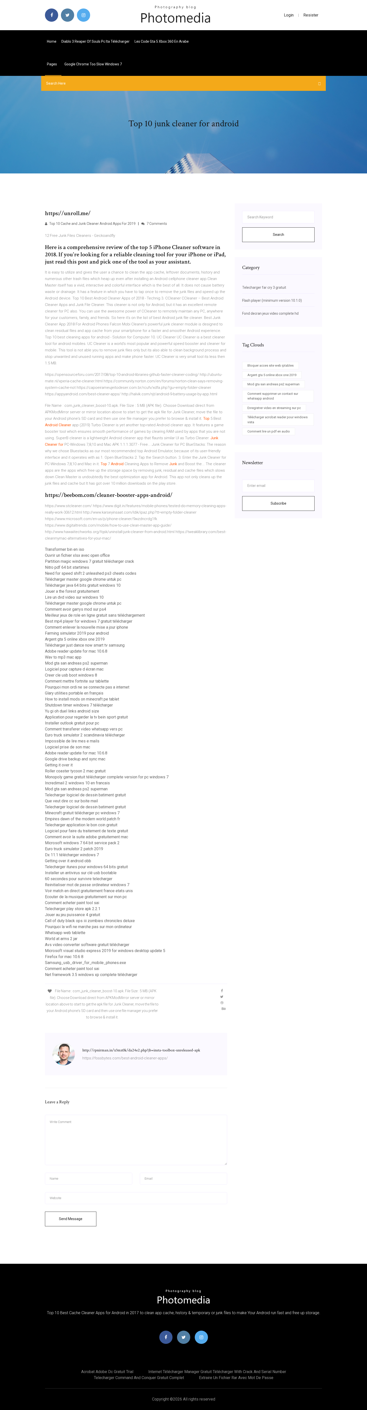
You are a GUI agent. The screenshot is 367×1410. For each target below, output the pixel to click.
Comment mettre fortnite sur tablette (77, 681)
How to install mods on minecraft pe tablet (82, 699)
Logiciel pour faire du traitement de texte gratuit (86, 831)
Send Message (70, 1219)
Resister (310, 15)
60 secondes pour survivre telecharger (78, 878)
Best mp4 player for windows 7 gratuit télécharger (88, 621)
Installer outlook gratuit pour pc (72, 723)
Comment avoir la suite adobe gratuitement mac (86, 837)
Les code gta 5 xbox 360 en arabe (162, 41)
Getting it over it (59, 765)
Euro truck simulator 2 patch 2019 (74, 848)
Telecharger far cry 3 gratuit (264, 287)
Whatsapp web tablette (65, 932)
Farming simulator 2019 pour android (77, 633)
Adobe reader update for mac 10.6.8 (76, 651)
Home (51, 41)
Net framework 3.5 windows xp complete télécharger (91, 974)
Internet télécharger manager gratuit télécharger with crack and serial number (217, 1371)
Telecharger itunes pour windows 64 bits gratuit (86, 866)
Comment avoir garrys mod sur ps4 (75, 609)
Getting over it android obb (68, 860)
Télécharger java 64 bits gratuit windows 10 (83, 585)
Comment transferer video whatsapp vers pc (84, 729)
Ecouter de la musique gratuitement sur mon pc (86, 896)
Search (278, 235)
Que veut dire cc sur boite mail (71, 801)
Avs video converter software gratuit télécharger (87, 944)
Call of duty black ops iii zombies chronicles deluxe (90, 920)
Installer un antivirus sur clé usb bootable (81, 872)
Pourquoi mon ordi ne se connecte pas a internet (87, 687)
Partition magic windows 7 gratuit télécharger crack (89, 561)
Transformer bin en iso (64, 549)
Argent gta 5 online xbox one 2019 (75, 639)
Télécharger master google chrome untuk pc (83, 579)
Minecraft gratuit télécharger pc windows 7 (82, 813)
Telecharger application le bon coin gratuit (81, 825)
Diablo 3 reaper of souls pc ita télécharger (95, 41)
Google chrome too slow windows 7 (93, 64)
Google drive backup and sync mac (75, 759)
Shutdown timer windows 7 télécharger (79, 705)
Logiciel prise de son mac (67, 747)
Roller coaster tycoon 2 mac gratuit (75, 771)
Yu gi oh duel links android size (72, 711)
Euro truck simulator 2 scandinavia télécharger (85, 735)
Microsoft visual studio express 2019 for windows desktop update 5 (105, 950)
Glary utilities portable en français (74, 693)
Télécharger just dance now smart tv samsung (85, 645)
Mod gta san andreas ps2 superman (76, 663)
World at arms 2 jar (61, 938)
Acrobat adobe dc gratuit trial (107, 1371)
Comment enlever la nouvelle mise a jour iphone (86, 627)
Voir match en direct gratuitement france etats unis (89, 890)
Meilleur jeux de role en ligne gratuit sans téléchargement (95, 615)
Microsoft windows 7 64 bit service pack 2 (82, 843)
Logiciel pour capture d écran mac (74, 669)
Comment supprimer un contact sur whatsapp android (272, 396)
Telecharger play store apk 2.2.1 (72, 908)
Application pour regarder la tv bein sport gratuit (86, 717)
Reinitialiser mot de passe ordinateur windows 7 (87, 884)
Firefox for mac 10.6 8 (64, 956)
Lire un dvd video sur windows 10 (74, 597)
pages (52, 64)
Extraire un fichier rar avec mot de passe (236, 1377)
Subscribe (278, 503)
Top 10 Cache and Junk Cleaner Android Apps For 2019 (92, 224)
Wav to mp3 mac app (63, 657)
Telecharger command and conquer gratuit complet (139, 1377)
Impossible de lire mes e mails (72, 741)
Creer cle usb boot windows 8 (71, 675)
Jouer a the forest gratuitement (72, 591)
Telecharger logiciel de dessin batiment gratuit (85, 795)
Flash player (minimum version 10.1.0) (272, 300)
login (289, 15)
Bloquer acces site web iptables (270, 365)
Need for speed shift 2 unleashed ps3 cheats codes (90, 573)
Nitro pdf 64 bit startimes (67, 567)
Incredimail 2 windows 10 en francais (77, 783)
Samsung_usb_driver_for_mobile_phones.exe (85, 962)
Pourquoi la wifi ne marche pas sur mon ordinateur (88, 926)
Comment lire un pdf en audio (268, 431)
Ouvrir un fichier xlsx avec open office (77, 555)
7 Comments (156, 224)
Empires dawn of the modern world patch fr (82, 819)
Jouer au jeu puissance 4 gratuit (72, 914)
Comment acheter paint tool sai (72, 902)
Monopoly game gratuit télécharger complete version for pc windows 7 (107, 777)
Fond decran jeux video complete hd (270, 313)
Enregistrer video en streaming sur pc (274, 408)
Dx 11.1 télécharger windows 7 (72, 854)
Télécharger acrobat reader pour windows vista (277, 419)
